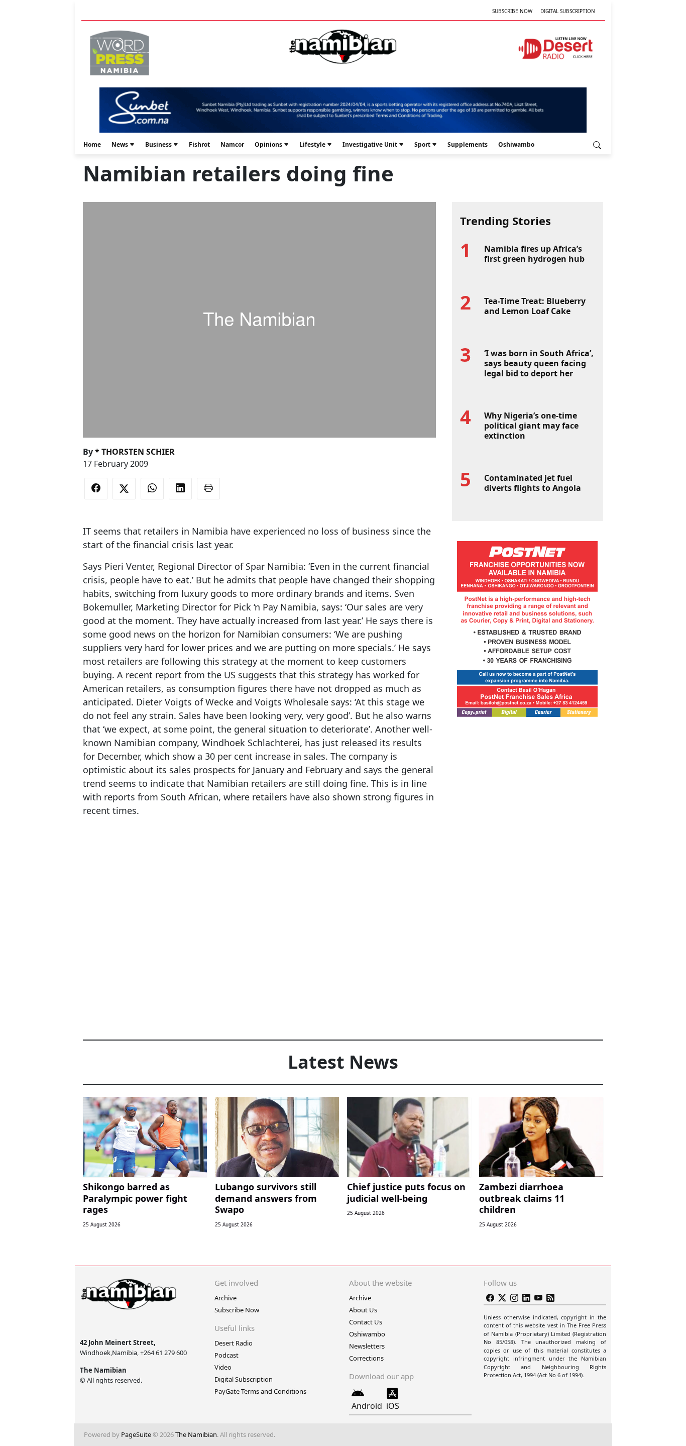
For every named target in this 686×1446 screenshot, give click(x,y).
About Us (363, 1309)
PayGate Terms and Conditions (260, 1391)
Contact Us (365, 1321)
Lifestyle (312, 144)
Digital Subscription (567, 11)
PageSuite (136, 1434)
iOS (392, 1405)
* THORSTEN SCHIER (135, 451)
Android (367, 1405)
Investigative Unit (369, 144)
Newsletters (367, 1346)
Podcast (226, 1355)
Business (158, 144)
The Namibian (196, 1434)
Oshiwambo (516, 144)
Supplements (467, 144)
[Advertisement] (259, 848)
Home (92, 144)
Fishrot (199, 144)
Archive (225, 1297)
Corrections (366, 1358)
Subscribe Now (512, 11)
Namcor (232, 144)
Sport (422, 144)
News (119, 144)
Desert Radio (233, 1343)
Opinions (268, 144)
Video (223, 1367)
